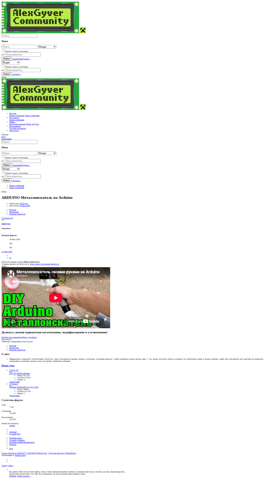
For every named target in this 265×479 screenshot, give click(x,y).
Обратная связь (15, 438)
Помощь (12, 444)
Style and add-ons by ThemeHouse (62, 453)
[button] (4, 77)
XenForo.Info (20, 455)
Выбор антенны (19, 373)
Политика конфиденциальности (21, 442)
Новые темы (8, 365)
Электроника (14, 382)
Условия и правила (17, 440)
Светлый (12, 432)
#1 (10, 258)
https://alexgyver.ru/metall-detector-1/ (44, 264)
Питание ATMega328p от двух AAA (23, 387)
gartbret (12, 426)
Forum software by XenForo (24, 453)
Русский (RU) (14, 434)
